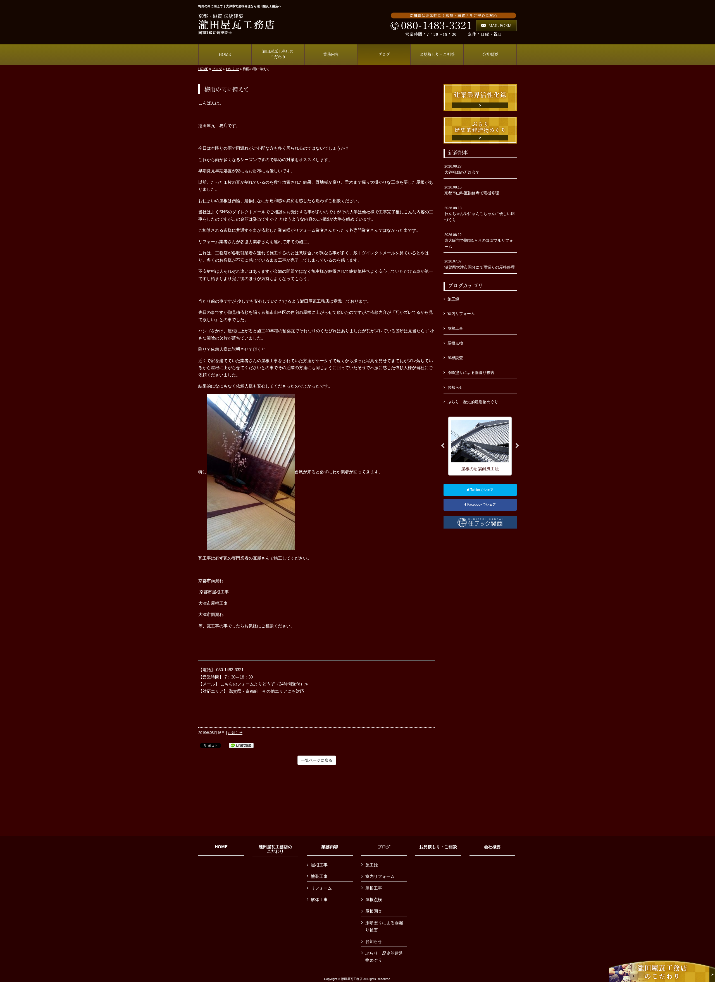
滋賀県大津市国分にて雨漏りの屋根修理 (479, 264)
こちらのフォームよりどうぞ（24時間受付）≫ (264, 684)
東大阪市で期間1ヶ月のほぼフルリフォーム (478, 241)
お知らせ (232, 69)
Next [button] (517, 446)
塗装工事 (319, 876)
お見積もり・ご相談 (438, 847)
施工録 (453, 299)
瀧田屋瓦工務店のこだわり (275, 849)
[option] (480, 446)
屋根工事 (455, 328)
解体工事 (319, 899)
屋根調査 (455, 357)
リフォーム (321, 888)
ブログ (217, 69)
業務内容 (329, 847)
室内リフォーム (461, 313)
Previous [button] (442, 446)
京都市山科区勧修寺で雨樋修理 (471, 190)
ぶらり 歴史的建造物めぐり (472, 402)
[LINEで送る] (241, 745)
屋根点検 (455, 343)
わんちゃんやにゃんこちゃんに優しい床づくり (479, 214)
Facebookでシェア (481, 504)
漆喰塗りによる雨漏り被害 (470, 372)
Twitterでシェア (481, 490)
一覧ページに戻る (316, 760)
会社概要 (492, 847)
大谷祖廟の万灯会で (462, 169)
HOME (203, 69)
